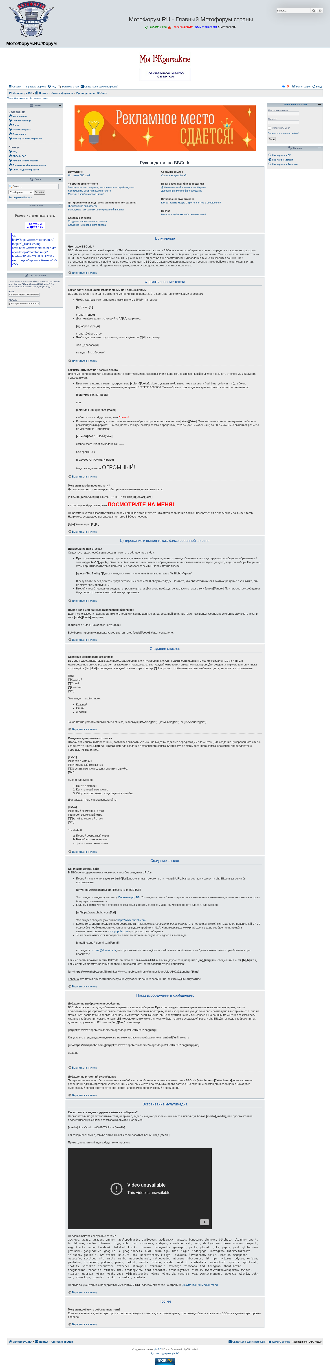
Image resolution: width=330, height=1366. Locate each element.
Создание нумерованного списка (87, 224)
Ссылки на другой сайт (174, 175)
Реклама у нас (158, 27)
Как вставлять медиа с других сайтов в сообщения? (191, 202)
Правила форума (183, 27)
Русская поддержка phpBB (165, 1353)
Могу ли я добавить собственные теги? (183, 214)
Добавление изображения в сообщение (183, 187)
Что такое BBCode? (79, 175)
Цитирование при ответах (82, 206)
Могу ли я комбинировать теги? (86, 194)
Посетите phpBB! (129, 897)
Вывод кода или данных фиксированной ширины (96, 209)
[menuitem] (34, 86)
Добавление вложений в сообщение (181, 190)
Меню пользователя (295, 104)
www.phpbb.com (118, 931)
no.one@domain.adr (103, 950)
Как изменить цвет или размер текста (89, 190)
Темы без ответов (17, 98)
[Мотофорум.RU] (31, 19)
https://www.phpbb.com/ (131, 920)
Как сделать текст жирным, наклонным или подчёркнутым (101, 187)
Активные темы (39, 98)
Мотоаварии (228, 27)
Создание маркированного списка (87, 221)
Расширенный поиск (20, 197)
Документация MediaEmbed (200, 1285)
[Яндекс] (288, 86)
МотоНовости (208, 27)
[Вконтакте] (284, 86)
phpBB (157, 1349)
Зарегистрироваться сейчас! (283, 133)
